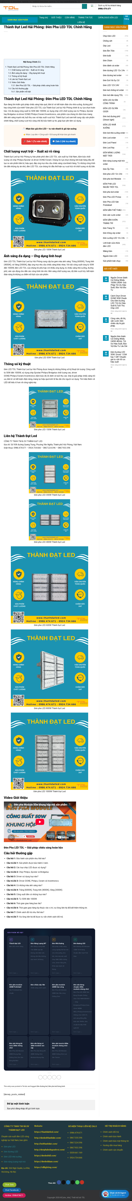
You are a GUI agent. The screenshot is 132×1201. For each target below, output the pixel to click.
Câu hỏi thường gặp (18, 88)
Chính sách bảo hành (112, 1136)
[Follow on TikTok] (63, 1182)
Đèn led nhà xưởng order (114, 133)
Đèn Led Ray (108, 147)
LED (6, 382)
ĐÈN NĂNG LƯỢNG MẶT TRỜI (111, 154)
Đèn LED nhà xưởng (13, 1156)
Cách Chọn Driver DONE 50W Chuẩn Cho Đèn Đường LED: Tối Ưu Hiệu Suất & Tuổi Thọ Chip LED (119, 302)
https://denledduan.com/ (46, 1161)
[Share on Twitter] (45, 1077)
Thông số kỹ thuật (17, 76)
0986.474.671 (76, 1133)
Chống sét (107, 41)
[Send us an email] (73, 1182)
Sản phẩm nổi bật (21, 91)
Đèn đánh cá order (111, 65)
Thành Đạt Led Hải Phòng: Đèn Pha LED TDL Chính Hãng (30, 67)
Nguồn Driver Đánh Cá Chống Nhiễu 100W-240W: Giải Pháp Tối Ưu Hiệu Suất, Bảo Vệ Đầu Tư (119, 283)
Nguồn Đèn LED (110, 256)
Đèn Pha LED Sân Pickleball (111, 203)
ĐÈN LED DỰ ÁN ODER (110, 110)
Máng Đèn (107, 251)
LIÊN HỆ (81, 22)
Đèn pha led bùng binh (56, 1086)
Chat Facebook (12, 1190)
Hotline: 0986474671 (14, 1195)
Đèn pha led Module (112, 179)
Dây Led (106, 46)
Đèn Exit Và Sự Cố (111, 80)
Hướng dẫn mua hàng (112, 1145)
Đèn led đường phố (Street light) (111, 118)
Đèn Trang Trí (109, 228)
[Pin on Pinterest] (54, 1077)
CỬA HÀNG (70, 17)
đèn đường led (42, 1086)
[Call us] (77, 1182)
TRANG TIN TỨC (85, 17)
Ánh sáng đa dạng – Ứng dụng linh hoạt (26, 73)
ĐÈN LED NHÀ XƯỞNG (109, 126)
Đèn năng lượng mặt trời (15, 1161)
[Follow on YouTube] (82, 1182)
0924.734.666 (76, 1157)
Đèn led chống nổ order (113, 90)
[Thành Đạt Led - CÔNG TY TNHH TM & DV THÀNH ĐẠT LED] (14, 9)
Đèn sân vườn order (112, 215)
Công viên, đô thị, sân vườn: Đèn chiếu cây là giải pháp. (118, 322)
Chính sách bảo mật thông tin (116, 1141)
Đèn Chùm (107, 60)
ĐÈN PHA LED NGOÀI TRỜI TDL (110, 185)
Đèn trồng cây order (112, 233)
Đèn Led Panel (109, 142)
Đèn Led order (109, 138)
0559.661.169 (76, 1152)
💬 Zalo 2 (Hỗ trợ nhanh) (64, 141)
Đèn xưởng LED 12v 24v (114, 238)
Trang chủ (43, 17)
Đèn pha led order (111, 192)
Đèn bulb (107, 55)
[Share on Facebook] (40, 1077)
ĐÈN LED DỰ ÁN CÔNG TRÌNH (110, 102)
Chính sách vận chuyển (113, 1150)
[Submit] (84, 6)
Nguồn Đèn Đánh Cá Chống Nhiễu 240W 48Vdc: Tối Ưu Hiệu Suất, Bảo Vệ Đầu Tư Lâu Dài (119, 341)
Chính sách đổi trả (111, 1132)
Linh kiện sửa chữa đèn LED (111, 244)
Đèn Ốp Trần (108, 169)
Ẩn (39, 62)
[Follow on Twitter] (68, 1182)
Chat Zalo (9, 1184)
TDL (83, 1197)
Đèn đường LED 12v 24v (114, 70)
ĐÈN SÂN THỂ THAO (112, 210)
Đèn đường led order (112, 75)
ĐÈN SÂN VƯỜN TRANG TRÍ (110, 221)
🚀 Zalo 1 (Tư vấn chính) (35, 141)
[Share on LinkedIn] (59, 1077)
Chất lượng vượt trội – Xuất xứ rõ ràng (26, 70)
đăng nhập (20, 1108)
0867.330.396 (76, 1138)
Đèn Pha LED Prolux (112, 197)
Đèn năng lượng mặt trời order (114, 162)
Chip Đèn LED (109, 36)
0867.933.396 (76, 1147)
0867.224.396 (76, 1142)
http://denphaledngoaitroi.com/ (49, 1149)
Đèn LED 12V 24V (111, 85)
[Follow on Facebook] (59, 1182)
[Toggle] (127, 101)
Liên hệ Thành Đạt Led (19, 79)
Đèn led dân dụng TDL (113, 95)
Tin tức (24, 1086)
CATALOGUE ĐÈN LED (108, 17)
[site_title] (66, 1197)
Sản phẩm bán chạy (111, 261)
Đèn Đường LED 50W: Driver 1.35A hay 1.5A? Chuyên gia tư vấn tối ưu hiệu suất (119, 357)
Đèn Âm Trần (108, 51)
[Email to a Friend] (49, 1077)
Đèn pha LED (9, 1146)
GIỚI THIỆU (56, 17)
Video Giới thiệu (16, 82)
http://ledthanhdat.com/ (45, 1144)
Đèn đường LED (11, 1151)
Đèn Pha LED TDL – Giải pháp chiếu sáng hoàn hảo (35, 85)
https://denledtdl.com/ (45, 1155)
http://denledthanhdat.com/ (47, 1138)
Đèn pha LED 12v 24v (112, 174)
